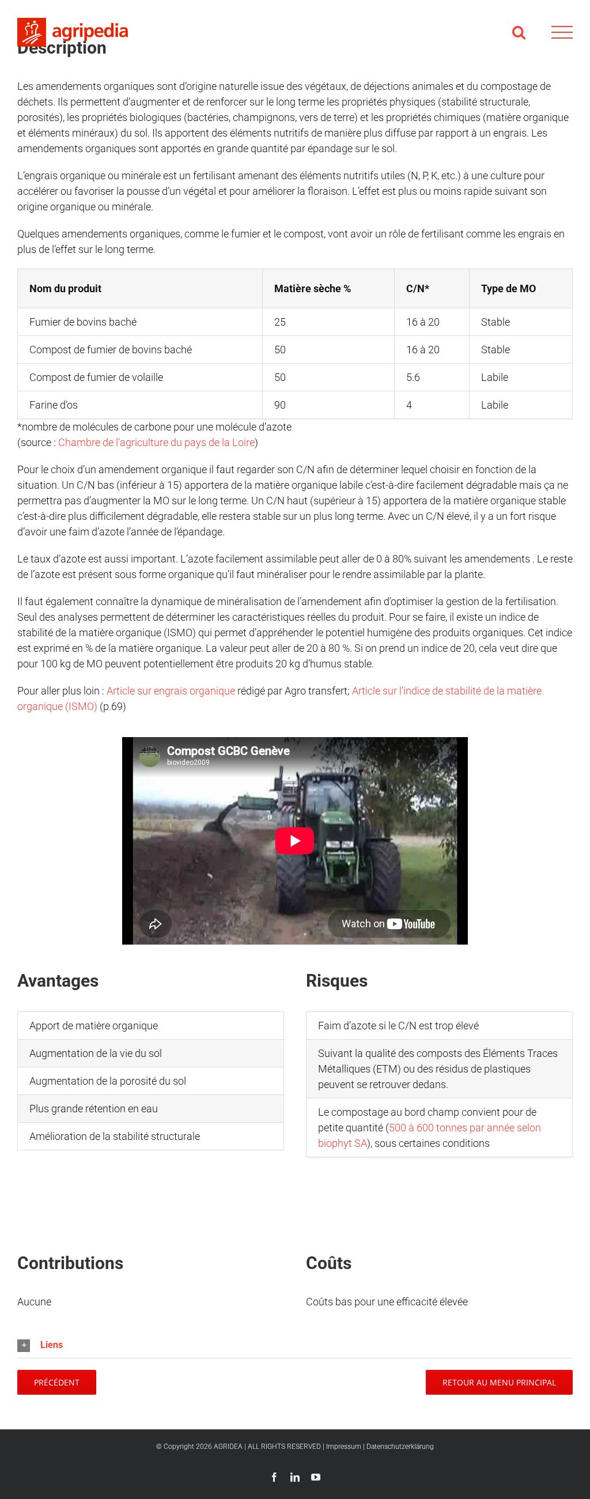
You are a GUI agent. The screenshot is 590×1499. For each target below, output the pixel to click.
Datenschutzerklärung (400, 1447)
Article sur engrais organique (171, 691)
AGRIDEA (228, 1447)
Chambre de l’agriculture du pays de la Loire (156, 442)
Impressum (343, 1447)
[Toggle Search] (518, 32)
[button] (295, 1345)
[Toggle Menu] (562, 32)
